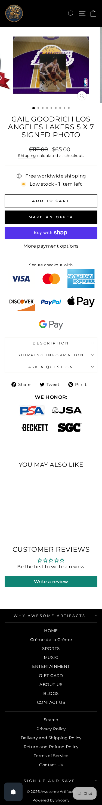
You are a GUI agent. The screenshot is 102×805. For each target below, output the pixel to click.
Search (51, 719)
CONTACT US (51, 702)
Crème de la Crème (51, 639)
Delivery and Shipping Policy (51, 737)
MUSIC (51, 657)
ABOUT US (50, 684)
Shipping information (51, 355)
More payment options (50, 246)
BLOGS (50, 693)
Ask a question (51, 367)
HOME (51, 630)
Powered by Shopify (50, 800)
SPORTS (51, 648)
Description (51, 343)
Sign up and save (50, 780)
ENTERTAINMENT (51, 666)
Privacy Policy (51, 728)
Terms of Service (51, 755)
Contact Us (51, 764)
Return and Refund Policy (51, 746)
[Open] (13, 792)
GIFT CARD (51, 675)
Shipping (27, 155)
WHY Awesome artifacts (49, 615)
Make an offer (51, 217)
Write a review (51, 581)
